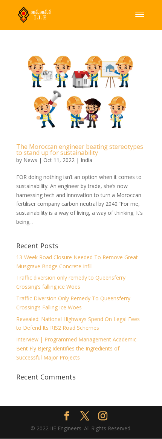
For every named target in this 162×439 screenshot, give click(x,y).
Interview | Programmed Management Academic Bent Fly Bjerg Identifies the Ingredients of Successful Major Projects (76, 348)
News (30, 160)
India (86, 160)
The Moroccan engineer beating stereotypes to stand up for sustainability (79, 149)
